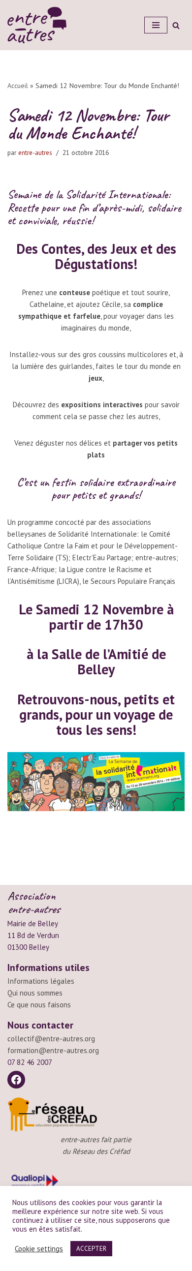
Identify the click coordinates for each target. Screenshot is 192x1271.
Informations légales (40, 981)
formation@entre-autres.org (53, 1050)
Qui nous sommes (35, 993)
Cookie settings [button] (39, 1248)
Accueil (17, 85)
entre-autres (35, 152)
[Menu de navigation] (155, 25)
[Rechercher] (176, 25)
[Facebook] (16, 1080)
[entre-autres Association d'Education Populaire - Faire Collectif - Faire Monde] (36, 25)
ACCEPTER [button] (91, 1248)
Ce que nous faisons (39, 1004)
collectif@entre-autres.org (51, 1038)
